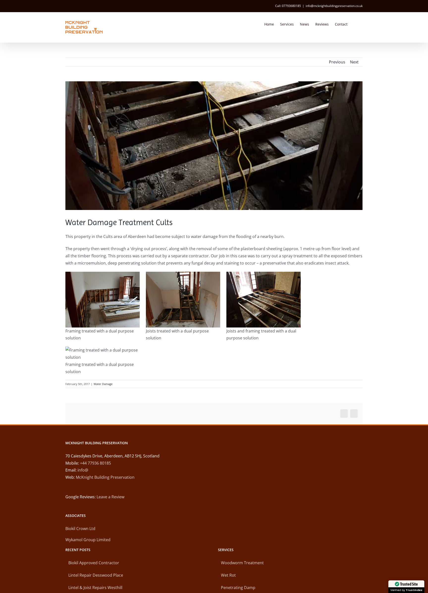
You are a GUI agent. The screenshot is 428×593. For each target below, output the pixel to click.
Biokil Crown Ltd (80, 528)
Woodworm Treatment (242, 562)
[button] (355, 23)
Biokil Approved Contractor (93, 562)
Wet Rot (228, 575)
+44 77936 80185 (95, 463)
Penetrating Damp (238, 587)
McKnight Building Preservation (105, 477)
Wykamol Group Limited (87, 539)
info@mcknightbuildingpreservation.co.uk (334, 6)
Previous (337, 62)
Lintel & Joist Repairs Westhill (95, 587)
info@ (83, 470)
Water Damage (103, 384)
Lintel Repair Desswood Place (95, 575)
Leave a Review (110, 497)
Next (354, 62)
